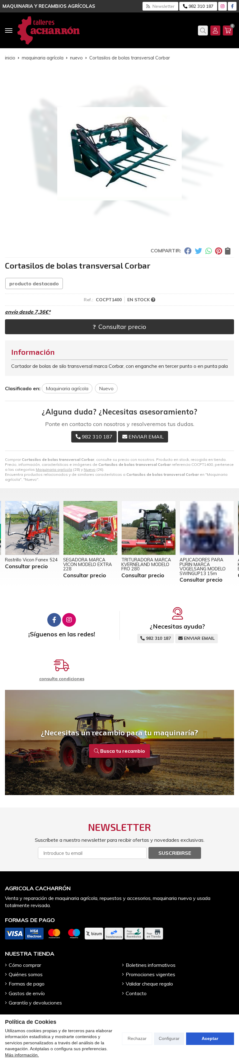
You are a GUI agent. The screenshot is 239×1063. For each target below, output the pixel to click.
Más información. (22, 1054)
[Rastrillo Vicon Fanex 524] (32, 528)
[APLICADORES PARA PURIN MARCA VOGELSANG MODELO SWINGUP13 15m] (207, 528)
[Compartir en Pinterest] (218, 250)
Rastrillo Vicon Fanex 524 (31, 560)
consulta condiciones (61, 678)
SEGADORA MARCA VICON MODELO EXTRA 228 (87, 564)
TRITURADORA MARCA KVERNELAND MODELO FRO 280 (146, 564)
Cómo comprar (25, 965)
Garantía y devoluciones (35, 1003)
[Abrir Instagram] (222, 6)
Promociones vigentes (150, 974)
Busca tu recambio (122, 751)
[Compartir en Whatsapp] (208, 250)
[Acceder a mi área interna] (215, 30)
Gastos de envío (27, 993)
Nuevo (90, 469)
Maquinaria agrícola (54, 469)
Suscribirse (174, 853)
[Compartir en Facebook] (187, 250)
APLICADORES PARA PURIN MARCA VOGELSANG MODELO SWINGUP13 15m (203, 566)
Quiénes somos (26, 974)
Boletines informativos (151, 965)
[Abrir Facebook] (232, 6)
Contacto (136, 993)
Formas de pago (27, 984)
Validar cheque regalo (149, 984)
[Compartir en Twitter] (198, 250)
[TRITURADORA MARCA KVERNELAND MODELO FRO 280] (149, 528)
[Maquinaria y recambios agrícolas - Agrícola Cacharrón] (48, 30)
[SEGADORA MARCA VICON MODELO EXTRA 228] (90, 528)
